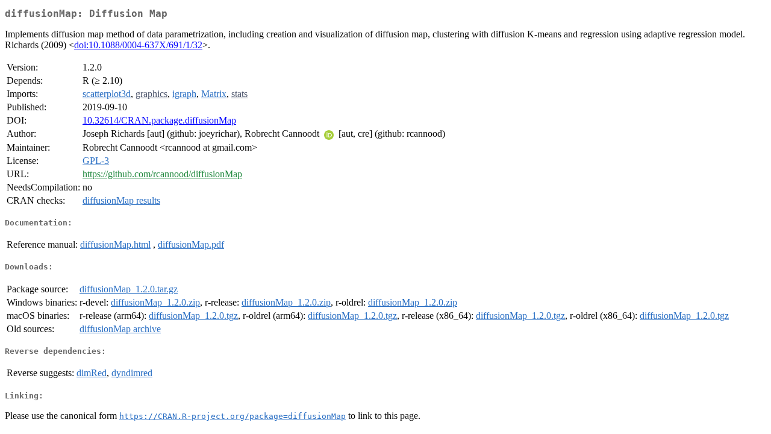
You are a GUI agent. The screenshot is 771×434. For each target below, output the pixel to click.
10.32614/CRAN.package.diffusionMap (159, 120)
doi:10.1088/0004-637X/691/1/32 (138, 45)
